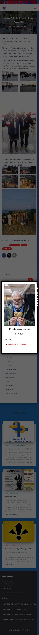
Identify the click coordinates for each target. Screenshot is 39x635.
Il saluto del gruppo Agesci (17, 344)
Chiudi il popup (37, 283)
